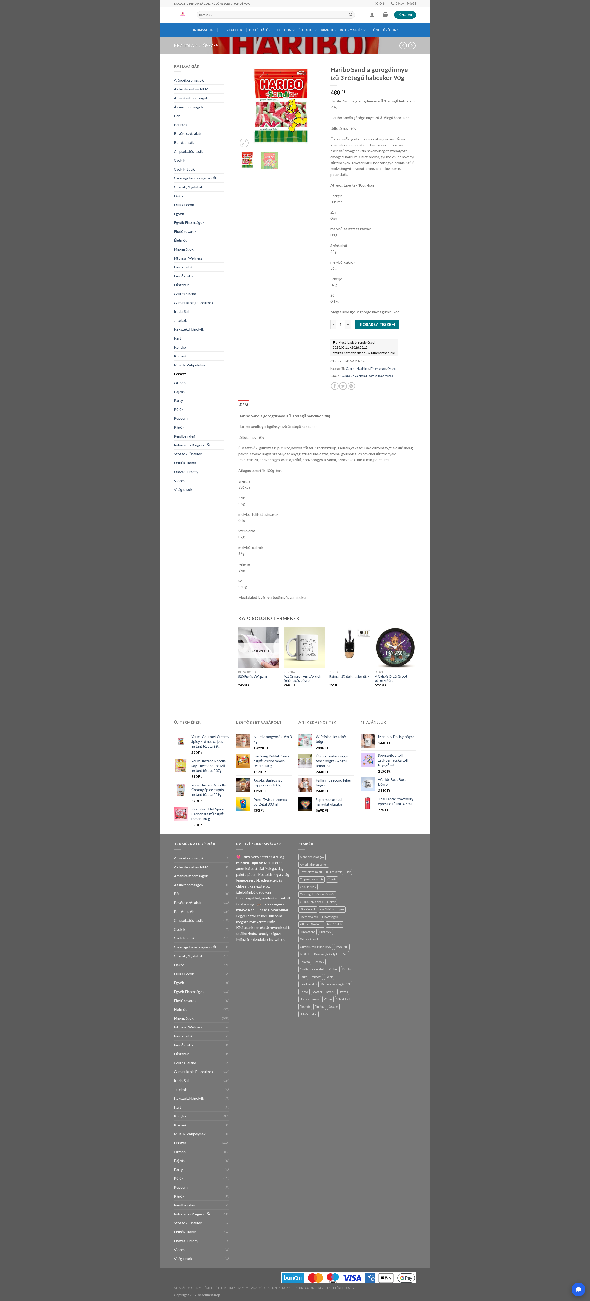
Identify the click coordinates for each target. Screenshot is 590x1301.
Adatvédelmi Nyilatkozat (271, 1287)
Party (178, 400)
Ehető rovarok (185, 231)
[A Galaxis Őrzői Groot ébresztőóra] (395, 647)
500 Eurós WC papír (253, 677)
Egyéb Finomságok (189, 222)
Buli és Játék (259, 30)
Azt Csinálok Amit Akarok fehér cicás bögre (302, 678)
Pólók (178, 409)
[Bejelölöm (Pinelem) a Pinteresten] (351, 386)
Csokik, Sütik (184, 169)
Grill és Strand (185, 293)
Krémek (180, 356)
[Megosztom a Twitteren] (343, 386)
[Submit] (351, 15)
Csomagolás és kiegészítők (195, 178)
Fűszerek (181, 284)
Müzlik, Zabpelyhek (190, 365)
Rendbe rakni (184, 436)
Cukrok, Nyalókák (188, 187)
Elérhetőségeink (384, 30)
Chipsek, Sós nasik (188, 151)
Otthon (284, 30)
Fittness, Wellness (188, 258)
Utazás (343, 992)
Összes (210, 45)
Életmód (306, 30)
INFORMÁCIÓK (351, 30)
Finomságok (202, 30)
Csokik (179, 160)
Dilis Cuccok (231, 30)
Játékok (180, 320)
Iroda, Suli (181, 311)
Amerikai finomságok (191, 98)
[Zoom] (244, 143)
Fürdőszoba (183, 276)
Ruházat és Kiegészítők (192, 445)
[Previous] (246, 105)
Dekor (179, 196)
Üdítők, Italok (185, 462)
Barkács (180, 124)
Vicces (179, 480)
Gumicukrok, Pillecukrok (193, 302)
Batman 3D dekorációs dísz (349, 677)
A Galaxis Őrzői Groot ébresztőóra (391, 678)
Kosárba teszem (377, 324)
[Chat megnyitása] (578, 1289)
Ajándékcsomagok (189, 80)
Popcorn (181, 418)
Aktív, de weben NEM (191, 89)
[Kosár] (385, 14)
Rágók (179, 427)
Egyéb (179, 213)
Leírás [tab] (243, 404)
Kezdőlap (185, 45)
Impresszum (238, 1287)
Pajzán (179, 391)
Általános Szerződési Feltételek (200, 1287)
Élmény (319, 1006)
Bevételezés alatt (187, 133)
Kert (177, 338)
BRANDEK (328, 30)
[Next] (316, 105)
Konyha (180, 347)
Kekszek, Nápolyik (189, 329)
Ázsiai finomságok (188, 107)
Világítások (183, 489)
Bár (177, 115)
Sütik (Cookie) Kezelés (312, 1287)
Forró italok (183, 267)
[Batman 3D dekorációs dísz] (349, 647)
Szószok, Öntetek (188, 454)
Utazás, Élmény (186, 471)
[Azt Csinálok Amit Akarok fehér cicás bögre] (304, 647)
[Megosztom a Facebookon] (335, 386)
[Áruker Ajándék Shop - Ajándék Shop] (182, 15)
